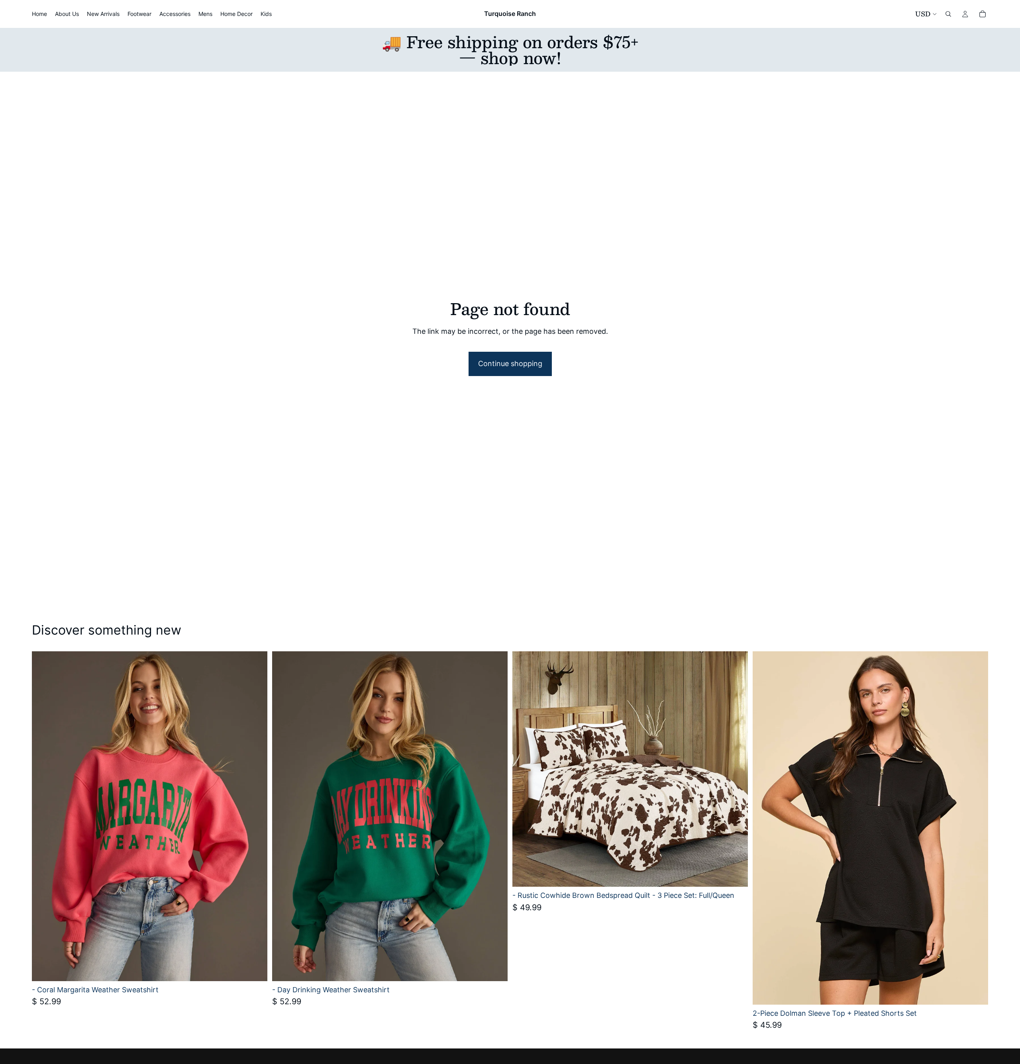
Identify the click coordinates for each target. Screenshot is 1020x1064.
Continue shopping (510, 363)
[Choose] (255, 969)
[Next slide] (255, 816)
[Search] (948, 14)
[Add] (735, 874)
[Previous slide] (44, 816)
